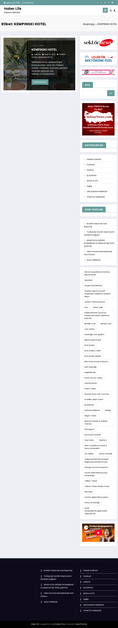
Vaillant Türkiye (90, 481)
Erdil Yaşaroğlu (90, 367)
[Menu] (105, 10)
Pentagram (89, 429)
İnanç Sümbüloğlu (92, 502)
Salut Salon (89, 440)
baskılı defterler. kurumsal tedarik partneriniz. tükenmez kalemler (96, 315)
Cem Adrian (89, 329)
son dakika (88, 453)
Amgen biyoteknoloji (93, 285)
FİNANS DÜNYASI (94, 159)
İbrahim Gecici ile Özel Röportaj (58, 570)
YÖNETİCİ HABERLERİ (96, 197)
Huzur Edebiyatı (94, 260)
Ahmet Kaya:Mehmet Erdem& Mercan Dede (97, 273)
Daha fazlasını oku (40, 82)
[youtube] (112, 2)
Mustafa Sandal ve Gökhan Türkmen (96, 422)
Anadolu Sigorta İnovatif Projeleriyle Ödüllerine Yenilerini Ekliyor (97, 294)
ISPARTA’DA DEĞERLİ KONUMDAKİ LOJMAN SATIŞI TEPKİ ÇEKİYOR (99, 243)
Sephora (102, 440)
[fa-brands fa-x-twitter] (101, 2)
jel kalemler (89, 405)
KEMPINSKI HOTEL (44, 49)
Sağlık (89, 186)
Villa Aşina (88, 491)
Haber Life (12, 8)
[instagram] (108, 2)
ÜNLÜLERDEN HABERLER (97, 191)
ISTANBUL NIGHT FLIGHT (93, 399)
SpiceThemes (81, 624)
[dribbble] (105, 2)
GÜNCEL (90, 170)
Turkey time (60, 624)
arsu (86, 307)
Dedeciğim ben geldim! (94, 334)
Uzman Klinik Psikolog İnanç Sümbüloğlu (95, 474)
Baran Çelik (98, 307)
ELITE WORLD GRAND (92, 356)
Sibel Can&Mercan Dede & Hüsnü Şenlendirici (95, 446)
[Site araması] (110, 10)
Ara (87, 85)
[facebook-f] (97, 2)
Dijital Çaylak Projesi (92, 340)
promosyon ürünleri (92, 434)
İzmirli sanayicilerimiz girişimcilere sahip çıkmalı (95, 511)
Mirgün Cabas (90, 415)
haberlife (37, 54)
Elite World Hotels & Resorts (96, 361)
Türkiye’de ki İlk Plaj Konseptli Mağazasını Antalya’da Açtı (96, 460)
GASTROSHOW (90, 383)
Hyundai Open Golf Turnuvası (96, 394)
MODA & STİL (92, 180)
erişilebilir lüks (90, 372)
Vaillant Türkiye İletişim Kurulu (96, 486)
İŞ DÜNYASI (35, 45)
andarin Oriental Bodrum (94, 302)
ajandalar (88, 280)
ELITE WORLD (89, 345)
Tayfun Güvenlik (105, 453)
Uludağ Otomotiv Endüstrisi (96, 467)
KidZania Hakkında (92, 410)
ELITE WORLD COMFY (92, 350)
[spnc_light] (115, 10)
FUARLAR (91, 164)
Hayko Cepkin (90, 388)
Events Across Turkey (93, 378)
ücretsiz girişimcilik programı (96, 497)
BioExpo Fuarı (106, 323)
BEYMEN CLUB (89, 323)
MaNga (108, 410)
